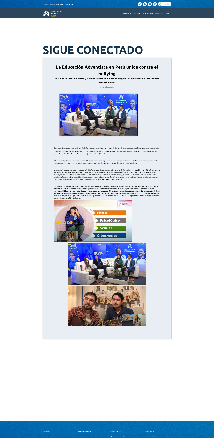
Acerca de (127, 13)
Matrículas (159, 13)
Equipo (137, 13)
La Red (45, 4)
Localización (147, 13)
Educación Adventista (118, 437)
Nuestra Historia (56, 4)
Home (80, 437)
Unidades (69, 4)
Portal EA (167, 4)
